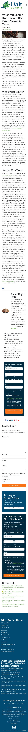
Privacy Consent (9, 394)
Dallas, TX (4, 630)
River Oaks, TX (5, 646)
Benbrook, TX (5, 627)
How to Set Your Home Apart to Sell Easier (13, 693)
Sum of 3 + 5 (6, 479)
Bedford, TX (4, 625)
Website (4, 466)
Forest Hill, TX (5, 635)
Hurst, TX (3, 639)
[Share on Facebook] (3, 288)
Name (7, 372)
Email (7, 384)
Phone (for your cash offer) (13, 379)
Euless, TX (4, 632)
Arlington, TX (5, 623)
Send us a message (8, 281)
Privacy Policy (18, 398)
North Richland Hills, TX (8, 644)
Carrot (24, 730)
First (6, 376)
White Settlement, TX (7, 651)
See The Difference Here (14, 508)
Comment (5, 437)
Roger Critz (7, 29)
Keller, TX (3, 642)
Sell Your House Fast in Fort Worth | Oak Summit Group (14, 701)
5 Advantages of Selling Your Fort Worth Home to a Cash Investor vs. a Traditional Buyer (13, 587)
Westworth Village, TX (7, 649)
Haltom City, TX (5, 637)
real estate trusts (7, 175)
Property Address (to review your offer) (13, 365)
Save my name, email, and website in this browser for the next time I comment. (13, 474)
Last (15, 376)
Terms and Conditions (9, 703)
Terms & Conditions (17, 563)
